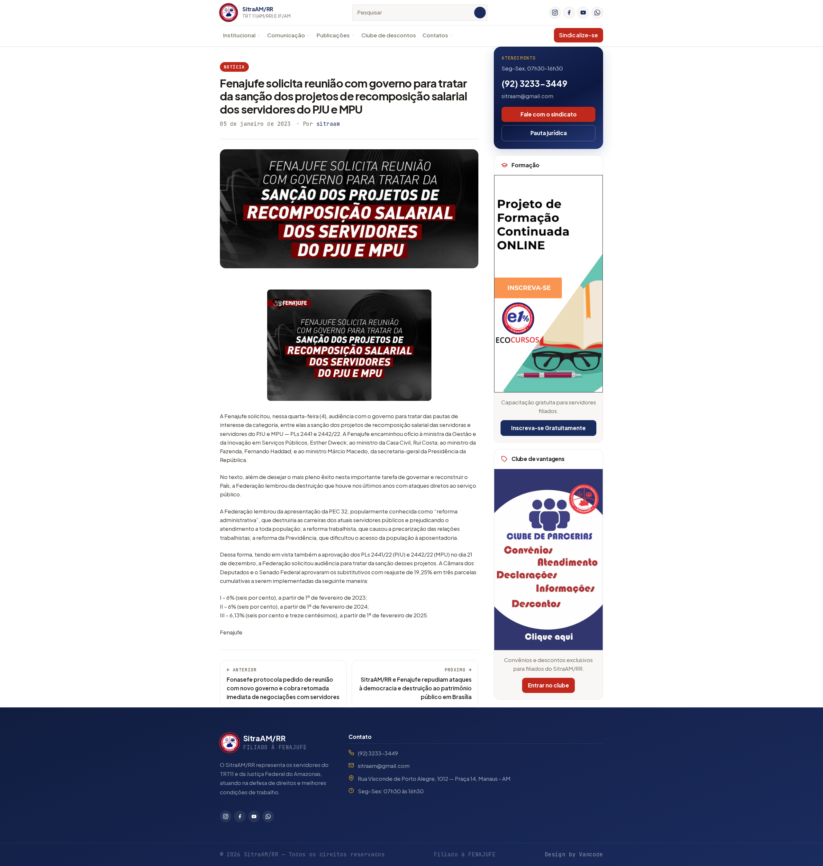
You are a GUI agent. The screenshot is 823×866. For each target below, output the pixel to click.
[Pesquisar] (480, 12)
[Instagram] (555, 12)
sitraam (328, 123)
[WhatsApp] (597, 12)
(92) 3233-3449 (534, 83)
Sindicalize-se (578, 35)
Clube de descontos (388, 35)
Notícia (234, 67)
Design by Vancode (574, 854)
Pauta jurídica (548, 132)
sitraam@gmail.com (527, 95)
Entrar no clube (548, 685)
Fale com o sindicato (548, 114)
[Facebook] (569, 12)
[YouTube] (583, 12)
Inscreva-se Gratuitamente (548, 427)
